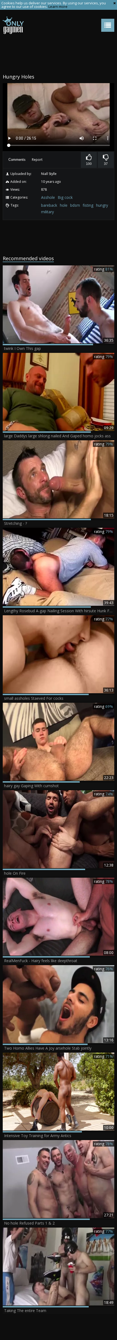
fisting (88, 205)
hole (63, 205)
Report (37, 159)
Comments (17, 160)
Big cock (65, 197)
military (47, 211)
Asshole (48, 197)
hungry (102, 205)
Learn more (57, 6)
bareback (49, 205)
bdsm (75, 205)
